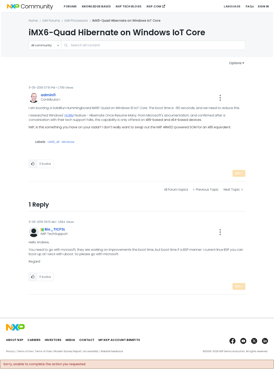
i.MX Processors (76, 20)
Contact (86, 340)
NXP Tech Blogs (129, 6)
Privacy (10, 351)
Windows (68, 142)
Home (33, 20)
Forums (70, 6)
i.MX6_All (53, 142)
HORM (69, 115)
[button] (220, 98)
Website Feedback (112, 351)
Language (232, 6)
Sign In (263, 6)
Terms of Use (25, 351)
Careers (34, 340)
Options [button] (235, 63)
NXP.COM (154, 6)
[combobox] (153, 45)
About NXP (14, 340)
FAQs (250, 6)
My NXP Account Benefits (119, 340)
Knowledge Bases (96, 6)
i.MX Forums (51, 20)
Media (70, 340)
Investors (53, 340)
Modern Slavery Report (67, 351)
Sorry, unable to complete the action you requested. (44, 364)
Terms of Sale (43, 351)
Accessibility (90, 351)
